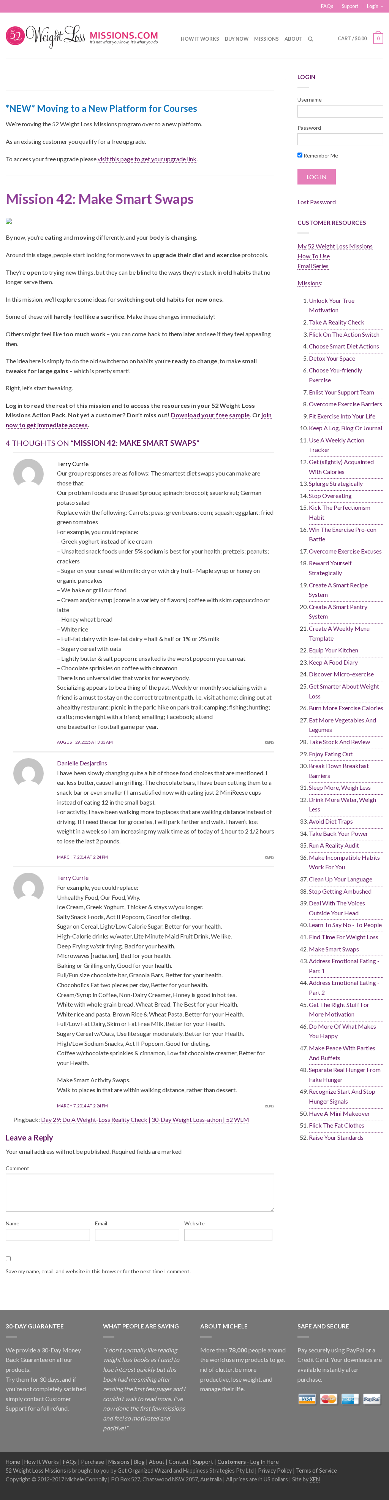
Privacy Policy (275, 1470)
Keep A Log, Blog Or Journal (345, 427)
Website (194, 1223)
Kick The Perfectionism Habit (339, 512)
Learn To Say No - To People (345, 924)
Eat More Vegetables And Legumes (342, 724)
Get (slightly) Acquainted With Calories (341, 466)
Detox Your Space (332, 358)
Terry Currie (73, 877)
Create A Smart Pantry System (338, 611)
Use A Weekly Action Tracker (336, 444)
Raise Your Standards (336, 1137)
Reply (269, 742)
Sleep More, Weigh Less (340, 787)
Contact (179, 1462)
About (293, 39)
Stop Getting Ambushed (340, 891)
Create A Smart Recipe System (338, 589)
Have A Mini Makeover (339, 1113)
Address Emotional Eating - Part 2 (344, 987)
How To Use (313, 255)
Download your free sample (210, 414)
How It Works (200, 39)
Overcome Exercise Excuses (345, 551)
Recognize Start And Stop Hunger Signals (342, 1096)
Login (372, 6)
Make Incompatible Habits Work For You (344, 862)
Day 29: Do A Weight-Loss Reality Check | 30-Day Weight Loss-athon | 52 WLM (145, 1119)
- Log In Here (248, 1462)
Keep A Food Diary (333, 662)
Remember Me (320, 155)
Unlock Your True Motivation (331, 305)
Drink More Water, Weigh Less (342, 804)
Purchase (92, 1462)
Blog (139, 1462)
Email (101, 1223)
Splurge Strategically (336, 483)
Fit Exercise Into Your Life (342, 416)
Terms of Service (316, 1470)
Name (12, 1223)
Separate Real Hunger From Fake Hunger (345, 1074)
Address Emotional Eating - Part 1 (344, 965)
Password (309, 127)
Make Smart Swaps (334, 949)
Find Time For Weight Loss (343, 936)
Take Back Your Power (338, 833)
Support (350, 6)
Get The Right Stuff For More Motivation (339, 1009)
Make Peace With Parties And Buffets (342, 1052)
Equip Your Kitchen (333, 650)
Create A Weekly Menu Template (339, 633)
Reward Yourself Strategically (330, 567)
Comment (17, 1168)
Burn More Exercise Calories (346, 707)
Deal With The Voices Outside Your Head (337, 907)
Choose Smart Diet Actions (344, 346)
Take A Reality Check (336, 322)
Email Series (313, 265)
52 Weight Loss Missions (36, 1470)
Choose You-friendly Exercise (335, 374)
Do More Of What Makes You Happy (342, 1031)
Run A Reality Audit (334, 845)
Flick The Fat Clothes (336, 1125)
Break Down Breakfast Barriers (339, 770)
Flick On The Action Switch (344, 334)
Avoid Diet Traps (331, 821)
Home (13, 1462)
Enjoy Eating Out (331, 753)
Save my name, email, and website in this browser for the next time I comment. (98, 1271)
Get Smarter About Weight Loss (344, 691)
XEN (315, 1479)
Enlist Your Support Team (341, 392)
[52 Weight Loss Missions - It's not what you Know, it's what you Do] (87, 35)
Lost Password (316, 201)
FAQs (327, 6)
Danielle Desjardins (82, 763)
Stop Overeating (330, 495)
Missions (266, 39)
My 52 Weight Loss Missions (335, 246)
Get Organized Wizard (144, 1470)
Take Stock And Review (339, 741)
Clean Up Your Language (340, 879)
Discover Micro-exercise (341, 674)
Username (309, 99)
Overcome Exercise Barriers (345, 403)
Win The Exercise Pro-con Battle (342, 534)
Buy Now (236, 39)
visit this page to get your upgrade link (147, 158)
